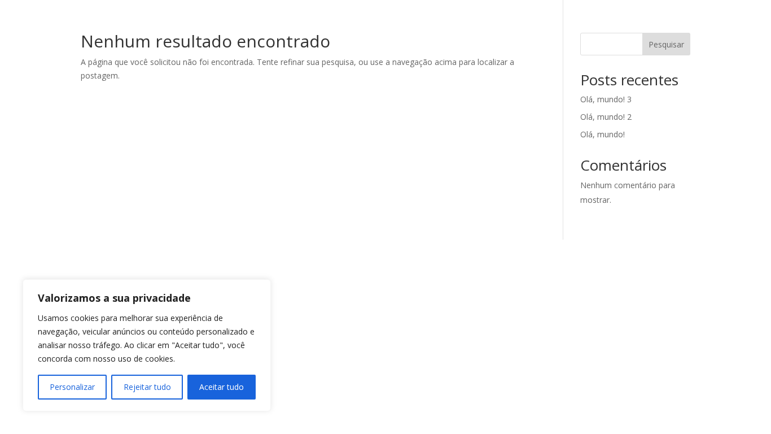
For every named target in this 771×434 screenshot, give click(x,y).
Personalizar (72, 386)
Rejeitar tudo (147, 386)
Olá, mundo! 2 (606, 116)
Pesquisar (666, 44)
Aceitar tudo (221, 386)
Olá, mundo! (602, 134)
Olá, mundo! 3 (606, 99)
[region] (147, 345)
